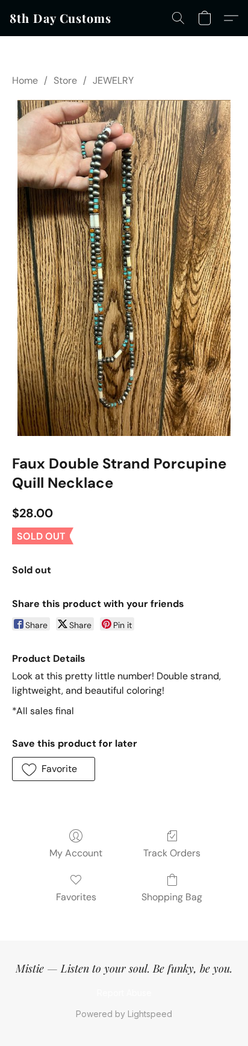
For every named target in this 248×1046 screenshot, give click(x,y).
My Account (75, 853)
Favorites (76, 897)
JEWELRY (113, 80)
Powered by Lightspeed (124, 1014)
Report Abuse (124, 993)
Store (65, 80)
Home (25, 80)
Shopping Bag (171, 897)
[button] (60, 18)
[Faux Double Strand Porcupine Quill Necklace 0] (124, 268)
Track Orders (171, 853)
